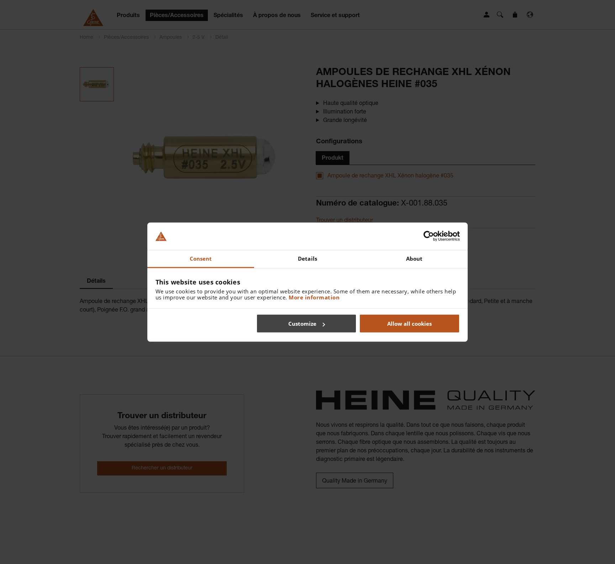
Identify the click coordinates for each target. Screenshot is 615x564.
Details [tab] (307, 258)
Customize (302, 323)
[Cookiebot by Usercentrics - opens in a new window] (429, 236)
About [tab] (414, 258)
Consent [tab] (201, 258)
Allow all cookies (409, 323)
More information (314, 296)
